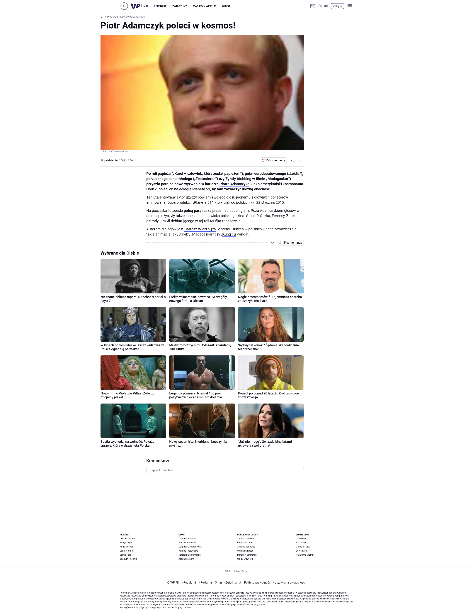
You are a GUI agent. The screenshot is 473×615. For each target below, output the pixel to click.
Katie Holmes (126, 546)
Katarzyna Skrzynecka (189, 555)
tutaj (189, 607)
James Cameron (245, 538)
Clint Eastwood (127, 538)
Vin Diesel (301, 542)
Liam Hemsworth (187, 538)
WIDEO (226, 6)
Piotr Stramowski (187, 542)
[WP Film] (142, 6)
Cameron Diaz (303, 546)
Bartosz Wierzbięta (200, 229)
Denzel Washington (247, 555)
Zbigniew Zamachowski (190, 546)
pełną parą (192, 210)
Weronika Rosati (245, 551)
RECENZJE (160, 6)
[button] (323, 6)
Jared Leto (301, 538)
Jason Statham (186, 559)
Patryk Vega (126, 542)
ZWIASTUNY (179, 6)
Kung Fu (229, 234)
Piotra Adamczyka (234, 184)
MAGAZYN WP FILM (204, 6)
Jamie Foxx (125, 555)
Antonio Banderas (246, 546)
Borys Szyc (301, 551)
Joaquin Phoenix (128, 559)
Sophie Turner (126, 551)
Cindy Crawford (245, 559)
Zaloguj (337, 6)
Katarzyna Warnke (305, 555)
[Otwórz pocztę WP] (313, 6)
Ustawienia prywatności (289, 582)
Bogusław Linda (245, 542)
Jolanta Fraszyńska (188, 551)
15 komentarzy (275, 160)
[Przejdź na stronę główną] (124, 9)
